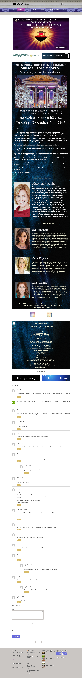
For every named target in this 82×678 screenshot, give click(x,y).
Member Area (16, 13)
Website (13, 630)
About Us (64, 9)
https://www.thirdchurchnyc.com (30, 470)
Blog (26, 9)
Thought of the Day (50, 651)
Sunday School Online (53, 9)
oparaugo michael (21, 544)
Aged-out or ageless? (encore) (33, 652)
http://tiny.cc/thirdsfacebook (16, 663)
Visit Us (41, 9)
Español (19, 9)
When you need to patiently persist (32, 661)
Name (13, 620)
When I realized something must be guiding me (32, 666)
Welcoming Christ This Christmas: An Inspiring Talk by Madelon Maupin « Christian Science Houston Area (43, 401)
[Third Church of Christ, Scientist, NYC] (21, 3)
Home (14, 9)
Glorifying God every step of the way (33, 671)
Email (13, 625)
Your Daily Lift (32, 650)
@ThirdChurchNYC (15, 664)
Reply (18, 417)
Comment (13, 609)
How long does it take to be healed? (32, 657)
